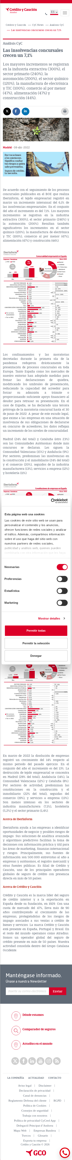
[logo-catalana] (36, 1155)
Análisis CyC (57, 25)
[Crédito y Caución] (21, 10)
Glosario (43, 1135)
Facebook (23, 1061)
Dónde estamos (33, 1015)
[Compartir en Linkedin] (25, 111)
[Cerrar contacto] (54, 1157)
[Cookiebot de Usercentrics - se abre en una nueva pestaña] (51, 500)
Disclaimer (45, 1085)
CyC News (38, 25)
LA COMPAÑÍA (15, 1077)
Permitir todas (36, 630)
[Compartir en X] (7, 111)
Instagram (49, 1061)
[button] (36, 164)
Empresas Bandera (45, 1130)
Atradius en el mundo (37, 1044)
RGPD (57, 1100)
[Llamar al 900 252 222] (46, 13)
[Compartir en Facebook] (16, 111)
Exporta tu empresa (34, 1140)
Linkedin (32, 1061)
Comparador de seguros (38, 1029)
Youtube (40, 1061)
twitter (15, 1061)
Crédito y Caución (16, 25)
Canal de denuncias (34, 1095)
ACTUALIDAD (36, 1077)
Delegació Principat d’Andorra (35, 1125)
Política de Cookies (34, 1105)
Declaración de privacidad (34, 1090)
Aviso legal (24, 1085)
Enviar (57, 991)
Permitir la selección (36, 643)
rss (57, 1061)
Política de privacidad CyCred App (35, 1120)
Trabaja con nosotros (34, 1115)
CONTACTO (54, 1077)
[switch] (62, 579)
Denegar (36, 655)
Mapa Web (20, 1130)
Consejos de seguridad (34, 1110)
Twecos (26, 1135)
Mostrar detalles (49, 618)
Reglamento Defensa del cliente (27, 1100)
